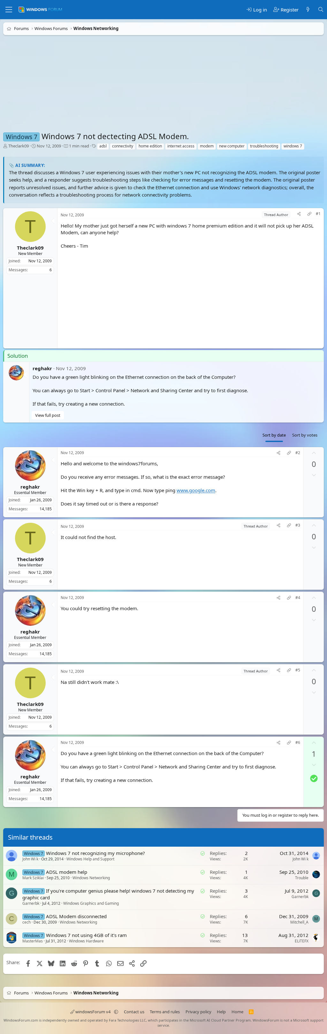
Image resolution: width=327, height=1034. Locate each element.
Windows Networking (91, 877)
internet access (180, 146)
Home (237, 1012)
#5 (297, 670)
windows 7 (293, 146)
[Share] (299, 214)
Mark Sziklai (33, 877)
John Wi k (30, 859)
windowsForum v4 (92, 1012)
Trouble (301, 877)
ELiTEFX (301, 941)
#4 (297, 597)
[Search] (321, 10)
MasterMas (32, 941)
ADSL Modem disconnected (76, 916)
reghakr (42, 368)
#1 (318, 213)
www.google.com (196, 490)
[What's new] (308, 10)
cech (26, 922)
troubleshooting (264, 146)
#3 (297, 525)
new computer (232, 146)
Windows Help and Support (90, 859)
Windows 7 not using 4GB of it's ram (86, 935)
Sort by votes (304, 435)
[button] (116, 1011)
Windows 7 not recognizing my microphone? (95, 853)
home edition (150, 146)
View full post (47, 415)
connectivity (122, 146)
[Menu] (8, 9)
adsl (103, 146)
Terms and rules (165, 1012)
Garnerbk (30, 903)
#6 (297, 742)
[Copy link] (309, 214)
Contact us (134, 1012)
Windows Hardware (86, 941)
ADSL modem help (66, 872)
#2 (297, 452)
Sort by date (274, 435)
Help (221, 1012)
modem (207, 146)
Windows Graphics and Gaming (91, 903)
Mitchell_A (299, 922)
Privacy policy (198, 1012)
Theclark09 (18, 146)
